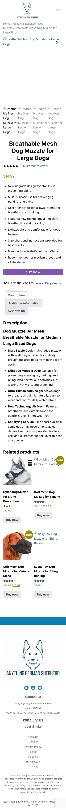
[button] (57, 43)
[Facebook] (26, 688)
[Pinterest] (33, 688)
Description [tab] (16, 295)
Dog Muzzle (53, 283)
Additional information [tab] (23, 303)
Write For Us (33, 720)
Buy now (32, 272)
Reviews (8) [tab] (16, 311)
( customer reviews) (33, 166)
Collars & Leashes (24, 23)
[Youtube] (40, 688)
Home (7, 23)
